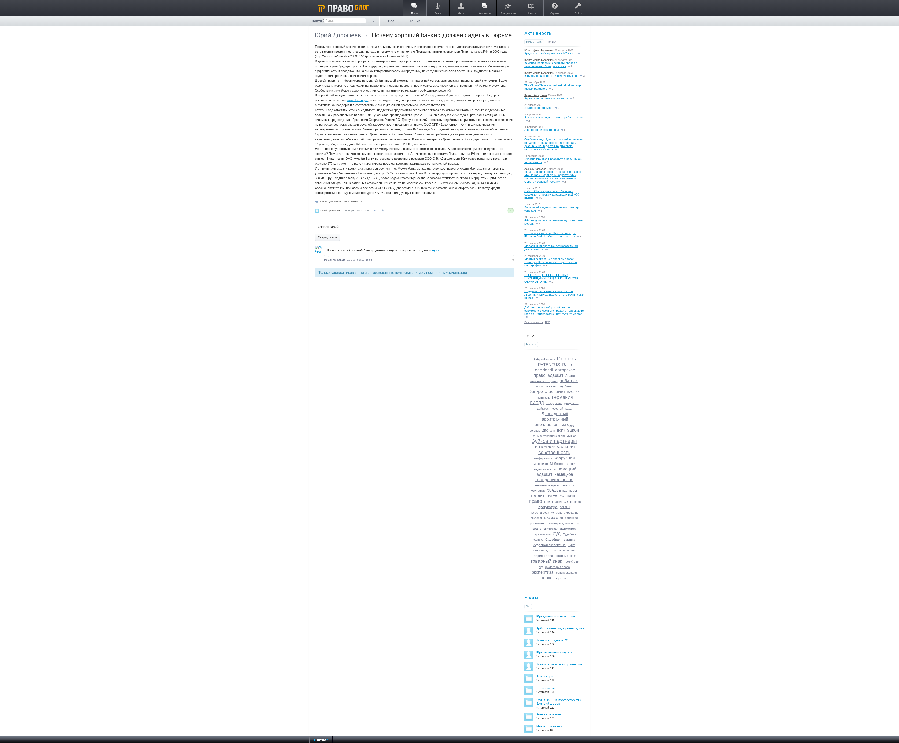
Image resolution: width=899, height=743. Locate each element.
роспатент (537, 523)
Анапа (570, 375)
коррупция (564, 458)
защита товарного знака (549, 436)
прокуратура (548, 507)
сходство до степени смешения (554, 550)
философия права (557, 567)
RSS (547, 322)
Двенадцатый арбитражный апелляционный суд (554, 419)
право (535, 501)
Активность (537, 33)
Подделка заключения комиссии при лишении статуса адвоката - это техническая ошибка (554, 294)
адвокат (555, 375)
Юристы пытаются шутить (554, 652)
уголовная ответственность (345, 201)
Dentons (566, 359)
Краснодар (540, 464)
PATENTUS (549, 364)
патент (537, 495)
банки (569, 386)
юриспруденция (566, 572)
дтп (552, 430)
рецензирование (542, 512)
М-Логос (556, 464)
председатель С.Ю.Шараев (562, 501)
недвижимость (545, 469)
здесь (435, 250)
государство (554, 403)
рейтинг (565, 507)
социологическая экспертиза (554, 528)
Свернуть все (327, 237)
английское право (544, 381)
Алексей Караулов (535, 168)
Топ (528, 606)
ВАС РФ (573, 392)
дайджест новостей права (554, 408)
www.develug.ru (357, 100)
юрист (548, 578)
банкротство (541, 391)
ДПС (545, 430)
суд (557, 533)
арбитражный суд (549, 386)
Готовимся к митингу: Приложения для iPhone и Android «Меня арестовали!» (550, 235)
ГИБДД (537, 402)
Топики (552, 41)
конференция (543, 458)
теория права (542, 556)
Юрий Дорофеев (338, 35)
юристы (561, 578)
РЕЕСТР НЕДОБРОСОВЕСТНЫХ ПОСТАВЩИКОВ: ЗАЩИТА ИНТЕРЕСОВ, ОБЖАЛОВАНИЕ (551, 278)
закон (573, 429)
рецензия (571, 518)
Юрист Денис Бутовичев (539, 50)
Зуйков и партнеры (554, 441)
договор (535, 430)
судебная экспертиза (549, 545)
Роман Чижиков (334, 259)
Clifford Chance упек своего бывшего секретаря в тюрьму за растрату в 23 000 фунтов (551, 195)
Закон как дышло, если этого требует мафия (554, 117)
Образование (546, 688)
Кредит (324, 201)
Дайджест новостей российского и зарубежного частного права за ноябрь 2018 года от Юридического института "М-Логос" (554, 311)
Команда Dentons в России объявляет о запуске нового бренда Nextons (550, 64)
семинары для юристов (563, 523)
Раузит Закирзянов (535, 95)
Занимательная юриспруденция (559, 664)
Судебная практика (560, 539)
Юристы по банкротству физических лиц (551, 76)
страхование (542, 534)
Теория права (546, 676)
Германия (562, 397)
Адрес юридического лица (541, 130)
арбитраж (569, 380)
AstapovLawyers (544, 359)
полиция (571, 496)
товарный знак (546, 561)
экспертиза (542, 572)
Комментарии (534, 41)
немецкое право (547, 485)
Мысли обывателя (549, 726)
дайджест (571, 403)
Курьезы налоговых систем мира (546, 98)
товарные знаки (565, 556)
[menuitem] (391, 21)
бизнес (560, 392)
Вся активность (533, 322)
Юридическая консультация (556, 616)
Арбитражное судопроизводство (560, 628)
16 (540, 197)
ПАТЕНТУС (555, 496)
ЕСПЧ (561, 430)
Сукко (571, 545)
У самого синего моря (538, 108)
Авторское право (548, 714)
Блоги (531, 597)
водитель (543, 397)
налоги (570, 464)
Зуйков (571, 436)
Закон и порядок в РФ (552, 640)
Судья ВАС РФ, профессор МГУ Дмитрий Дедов (559, 702)
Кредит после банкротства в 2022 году (550, 53)
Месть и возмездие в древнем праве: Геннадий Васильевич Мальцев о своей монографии (550, 262)
